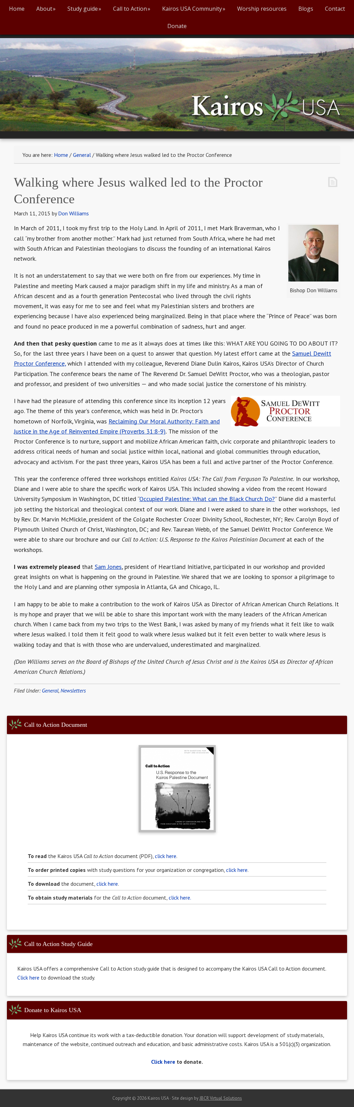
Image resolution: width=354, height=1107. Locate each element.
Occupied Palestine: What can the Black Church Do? (207, 499)
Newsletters (73, 690)
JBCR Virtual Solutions (220, 1098)
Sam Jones (108, 567)
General (50, 690)
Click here (29, 977)
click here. (180, 897)
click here (165, 855)
